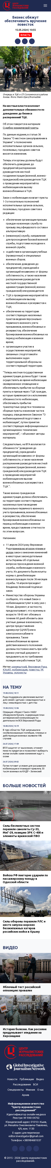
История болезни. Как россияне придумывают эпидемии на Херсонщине (25, 1032)
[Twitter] (25, 41)
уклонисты (20, 672)
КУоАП (7, 669)
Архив (25, 1094)
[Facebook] (18, 41)
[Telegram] (32, 41)
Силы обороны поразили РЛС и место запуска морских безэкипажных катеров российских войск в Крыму (24, 926)
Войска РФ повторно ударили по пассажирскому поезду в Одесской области (25, 879)
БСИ (35, 1084)
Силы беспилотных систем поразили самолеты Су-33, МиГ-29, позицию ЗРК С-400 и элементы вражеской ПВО (23, 831)
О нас (40, 1089)
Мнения (30, 1089)
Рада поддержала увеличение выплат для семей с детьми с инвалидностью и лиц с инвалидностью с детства (24, 700)
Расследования (22, 1084)
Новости (12, 1079)
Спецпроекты (16, 1089)
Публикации (27, 1079)
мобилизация (20, 669)
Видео (10, 947)
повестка (34, 669)
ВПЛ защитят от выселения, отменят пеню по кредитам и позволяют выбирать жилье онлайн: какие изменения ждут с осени (25, 752)
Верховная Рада (37, 666)
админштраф (19, 666)
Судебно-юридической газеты (20, 127)
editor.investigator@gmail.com (26, 1136)
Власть (25, 35)
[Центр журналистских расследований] (16, 6)
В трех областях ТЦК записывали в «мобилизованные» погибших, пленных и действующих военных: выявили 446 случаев (24, 734)
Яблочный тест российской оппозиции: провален (21, 988)
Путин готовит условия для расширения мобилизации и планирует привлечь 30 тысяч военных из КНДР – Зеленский (24, 768)
